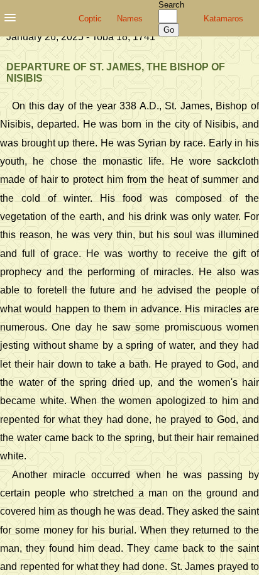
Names (130, 18)
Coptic (90, 18)
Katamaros (223, 18)
